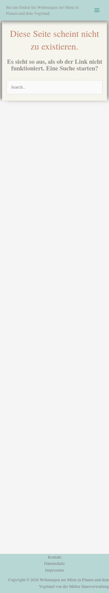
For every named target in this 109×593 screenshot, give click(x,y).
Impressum (54, 570)
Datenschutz (54, 563)
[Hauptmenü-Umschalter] (97, 10)
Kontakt (54, 557)
